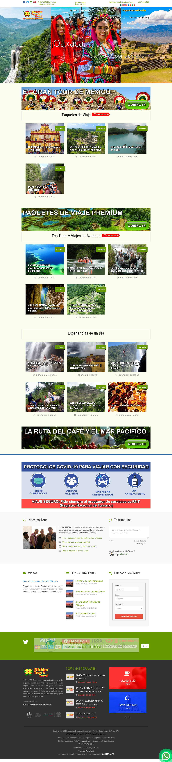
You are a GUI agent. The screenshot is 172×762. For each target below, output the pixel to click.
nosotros (86, 10)
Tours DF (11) (118, 17)
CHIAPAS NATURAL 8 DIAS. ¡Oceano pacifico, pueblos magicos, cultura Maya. (82, 308)
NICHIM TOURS (108, 754)
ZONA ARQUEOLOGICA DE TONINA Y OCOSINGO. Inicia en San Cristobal (84, 405)
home (73, 10)
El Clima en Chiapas (85, 613)
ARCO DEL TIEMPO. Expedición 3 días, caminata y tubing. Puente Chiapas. (44, 308)
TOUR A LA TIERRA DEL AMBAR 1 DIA (127, 407)
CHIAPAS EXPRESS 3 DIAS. (86, 714)
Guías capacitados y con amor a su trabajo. (79, 547)
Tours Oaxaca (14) (99, 17)
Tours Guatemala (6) (138, 17)
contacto (112, 10)
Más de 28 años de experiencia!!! (75, 551)
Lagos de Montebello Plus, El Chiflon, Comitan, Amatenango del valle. (126, 365)
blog (100, 10)
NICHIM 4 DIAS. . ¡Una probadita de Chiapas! (44, 148)
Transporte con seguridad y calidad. (76, 542)
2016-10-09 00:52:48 (86, 584)
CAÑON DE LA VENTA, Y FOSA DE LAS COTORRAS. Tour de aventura (44, 365)
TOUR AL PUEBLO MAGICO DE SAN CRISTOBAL (84, 367)
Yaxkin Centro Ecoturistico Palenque (37, 705)
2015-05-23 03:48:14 (86, 608)
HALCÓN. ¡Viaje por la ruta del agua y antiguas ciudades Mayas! (127, 269)
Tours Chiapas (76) (78, 17)
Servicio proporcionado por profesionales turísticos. (82, 538)
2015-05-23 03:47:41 (86, 616)
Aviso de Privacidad (86, 751)
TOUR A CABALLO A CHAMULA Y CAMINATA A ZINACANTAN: (44, 407)
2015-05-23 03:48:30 (86, 594)
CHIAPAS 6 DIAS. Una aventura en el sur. (126, 148)
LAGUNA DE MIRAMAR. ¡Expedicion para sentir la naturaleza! (40, 268)
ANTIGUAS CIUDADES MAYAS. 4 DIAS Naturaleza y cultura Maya (85, 148)
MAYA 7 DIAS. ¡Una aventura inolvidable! (42, 188)
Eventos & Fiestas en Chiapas (90, 591)
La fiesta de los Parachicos (89, 580)
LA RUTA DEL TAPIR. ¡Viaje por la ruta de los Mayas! (85, 269)
